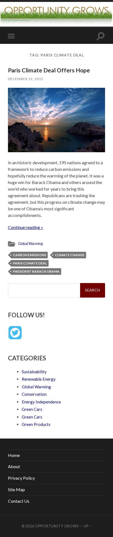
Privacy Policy (21, 478)
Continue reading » (25, 227)
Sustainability (34, 371)
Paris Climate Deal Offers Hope (49, 70)
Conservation (34, 394)
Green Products (36, 424)
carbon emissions (29, 255)
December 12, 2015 (25, 79)
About (14, 466)
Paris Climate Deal (30, 263)
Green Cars (32, 409)
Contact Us (18, 501)
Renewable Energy (39, 379)
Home (14, 455)
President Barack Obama (36, 271)
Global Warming (30, 243)
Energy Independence (41, 401)
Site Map (16, 489)
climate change (69, 255)
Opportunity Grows (57, 526)
